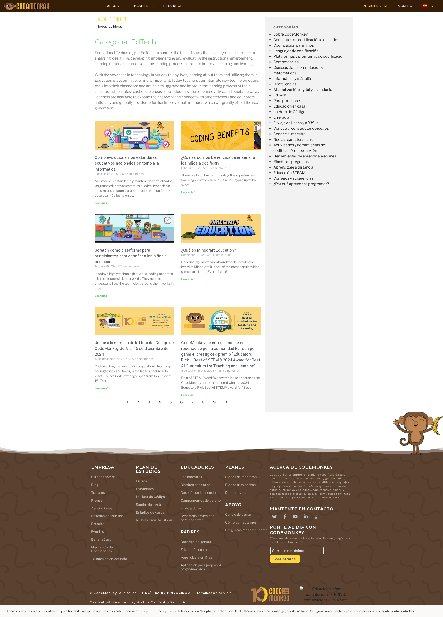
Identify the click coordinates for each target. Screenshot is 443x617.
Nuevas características (293, 139)
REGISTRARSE (375, 6)
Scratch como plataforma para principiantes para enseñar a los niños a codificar (131, 256)
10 (227, 401)
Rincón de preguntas (291, 162)
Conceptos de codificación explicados (306, 40)
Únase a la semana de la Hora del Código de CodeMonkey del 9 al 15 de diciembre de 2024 (134, 348)
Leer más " (102, 203)
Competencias (286, 62)
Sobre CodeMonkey (290, 34)
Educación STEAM (289, 173)
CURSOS (111, 6)
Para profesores (287, 101)
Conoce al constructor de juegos (301, 128)
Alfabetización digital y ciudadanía (302, 89)
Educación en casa (289, 106)
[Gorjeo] (274, 516)
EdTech (279, 95)
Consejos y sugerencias (293, 178)
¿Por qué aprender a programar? (301, 184)
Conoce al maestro (289, 134)
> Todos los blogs (108, 26)
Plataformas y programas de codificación (308, 56)
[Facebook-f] (285, 516)
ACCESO (405, 6)
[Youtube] (295, 516)
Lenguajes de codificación (295, 51)
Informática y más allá (292, 78)
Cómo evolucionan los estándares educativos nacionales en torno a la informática (127, 163)
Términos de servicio (214, 593)
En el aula (281, 117)
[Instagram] (316, 516)
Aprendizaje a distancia (293, 167)
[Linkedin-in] (305, 516)
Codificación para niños (293, 45)
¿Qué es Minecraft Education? (208, 250)
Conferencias (284, 84)
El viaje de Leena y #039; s (295, 123)
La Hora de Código (289, 112)
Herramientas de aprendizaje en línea (304, 156)
